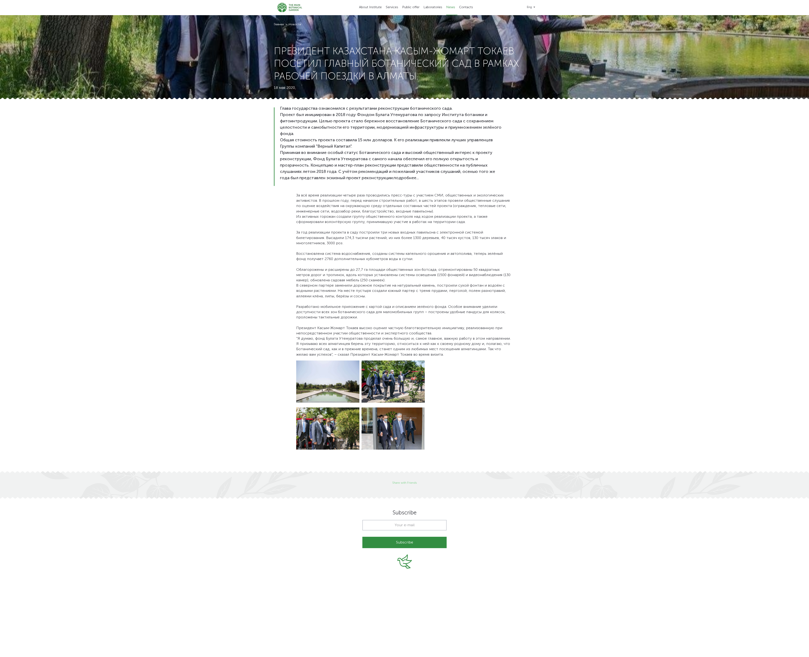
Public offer (410, 7)
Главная (279, 24)
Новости (295, 24)
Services (392, 7)
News (450, 7)
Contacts (466, 7)
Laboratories (432, 7)
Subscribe (404, 542)
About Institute (370, 7)
